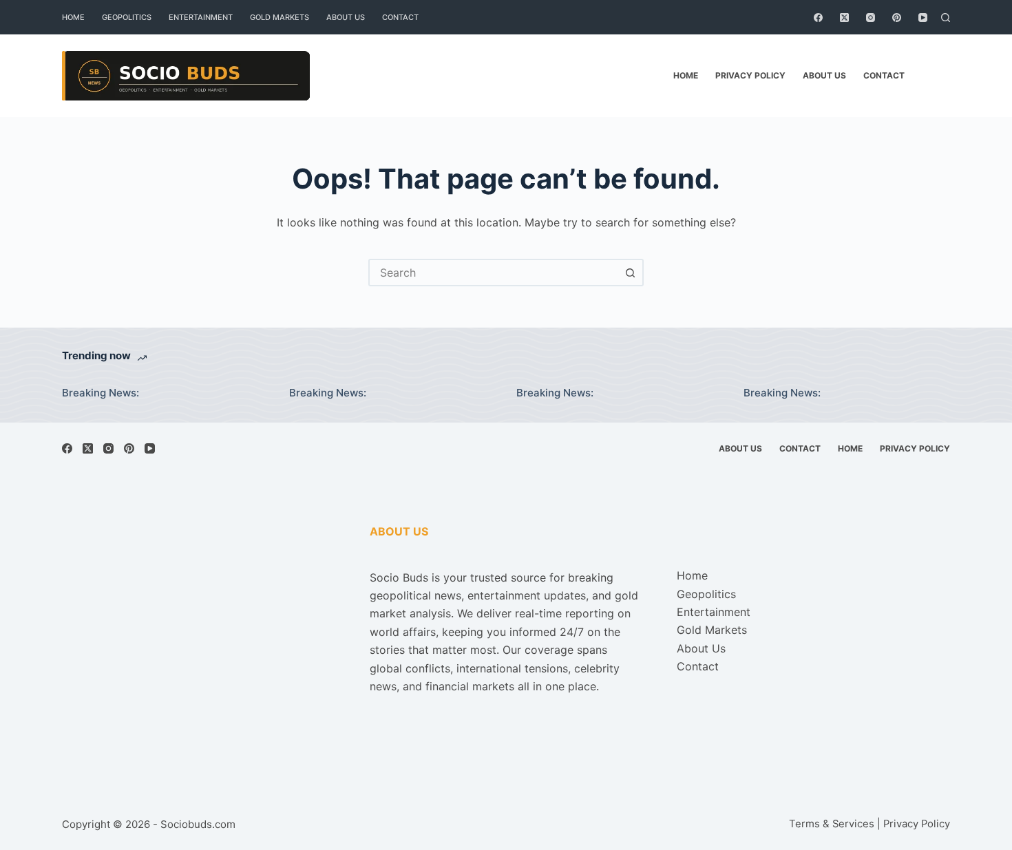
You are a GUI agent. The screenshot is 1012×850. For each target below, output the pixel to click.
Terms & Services (831, 824)
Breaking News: (100, 392)
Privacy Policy (750, 75)
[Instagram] (870, 17)
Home (73, 17)
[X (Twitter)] (844, 17)
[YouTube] (922, 17)
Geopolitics (126, 17)
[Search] (945, 17)
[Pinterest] (896, 17)
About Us (345, 17)
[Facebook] (818, 17)
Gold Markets (279, 17)
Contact (400, 17)
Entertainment (201, 17)
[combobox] (494, 272)
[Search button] (630, 272)
